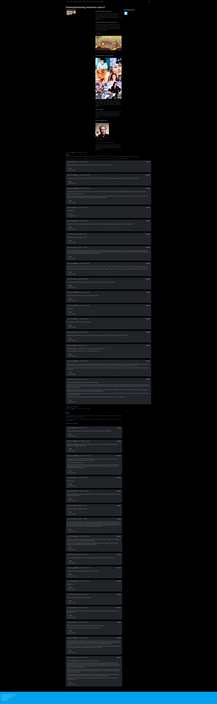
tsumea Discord (5, 698)
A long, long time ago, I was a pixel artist (104, 55)
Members (88, 1)
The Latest (75, 1)
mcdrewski (75, 188)
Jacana (74, 318)
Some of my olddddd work (101, 120)
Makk (74, 207)
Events (101, 1)
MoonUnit (75, 305)
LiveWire (75, 175)
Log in (149, 1)
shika (74, 234)
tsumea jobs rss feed (6, 697)
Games (97, 1)
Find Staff (93, 1)
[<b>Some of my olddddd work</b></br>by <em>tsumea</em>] (73, 12)
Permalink (148, 161)
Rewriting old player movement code (103, 11)
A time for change (99, 109)
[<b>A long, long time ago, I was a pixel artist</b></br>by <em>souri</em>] (69, 12)
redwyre (75, 220)
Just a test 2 (98, 33)
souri (73, 152)
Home (67, 1)
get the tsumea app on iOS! (8, 696)
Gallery (79, 1)
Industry (84, 1)
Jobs (71, 1)
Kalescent (75, 263)
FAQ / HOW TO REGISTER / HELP (9, 694)
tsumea (67, 155)
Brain (74, 161)
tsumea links (4, 700)
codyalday (75, 292)
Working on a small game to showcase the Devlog (106, 22)
